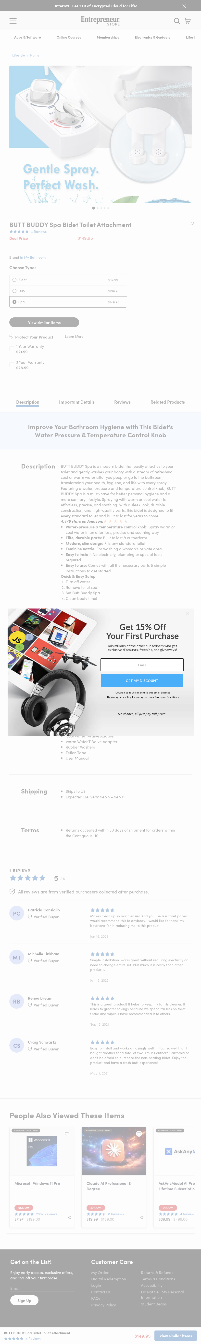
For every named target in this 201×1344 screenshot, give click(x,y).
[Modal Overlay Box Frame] (100, 672)
